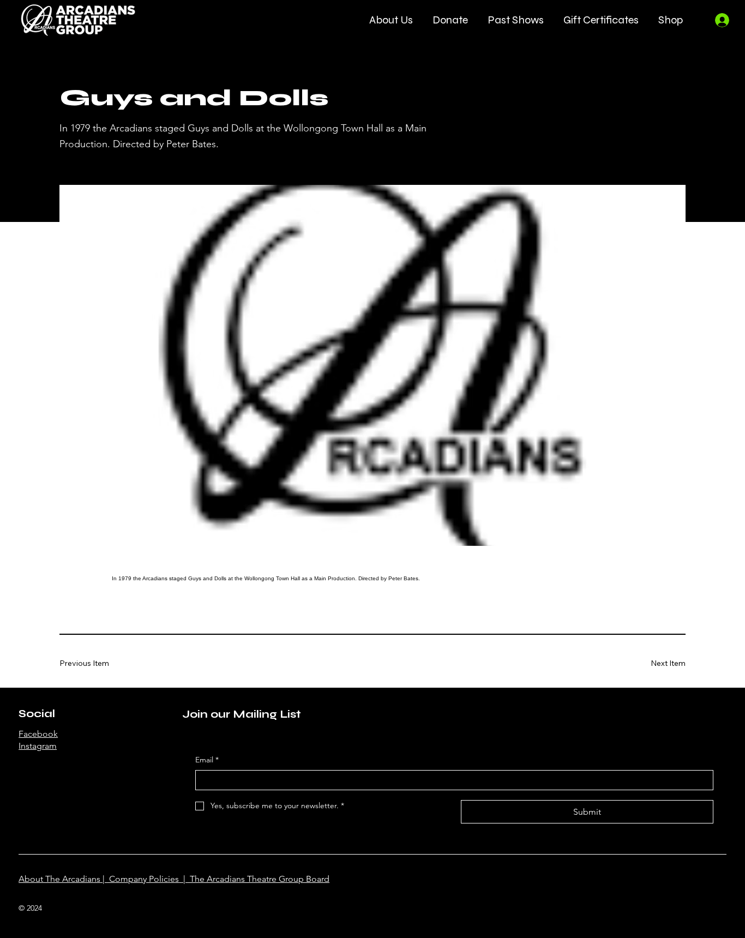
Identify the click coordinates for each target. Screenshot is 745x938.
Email (207, 760)
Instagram (38, 746)
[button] (391, 20)
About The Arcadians (59, 879)
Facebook (38, 734)
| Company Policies (139, 879)
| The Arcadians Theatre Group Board (254, 879)
